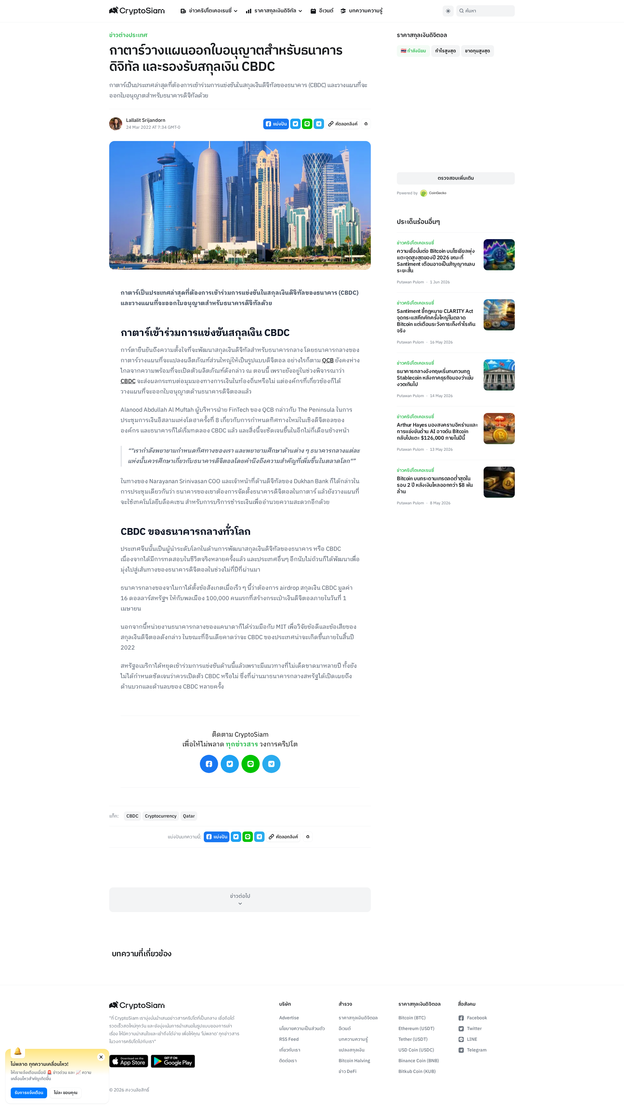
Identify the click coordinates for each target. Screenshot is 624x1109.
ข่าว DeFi (348, 1071)
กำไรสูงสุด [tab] (445, 51)
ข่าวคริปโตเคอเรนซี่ (210, 10)
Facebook (477, 1017)
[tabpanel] (456, 114)
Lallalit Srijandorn (145, 120)
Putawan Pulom (410, 282)
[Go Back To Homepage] (136, 11)
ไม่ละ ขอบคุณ (65, 1092)
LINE (472, 1039)
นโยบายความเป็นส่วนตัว (302, 1028)
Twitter (474, 1028)
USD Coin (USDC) (416, 1050)
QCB (328, 361)
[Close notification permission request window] (101, 1057)
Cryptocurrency (160, 816)
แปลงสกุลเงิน (352, 1050)
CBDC (128, 381)
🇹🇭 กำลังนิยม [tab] (413, 51)
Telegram (477, 1050)
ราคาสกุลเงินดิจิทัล (275, 10)
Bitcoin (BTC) (412, 1017)
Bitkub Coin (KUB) (417, 1071)
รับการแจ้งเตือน (29, 1092)
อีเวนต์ (326, 10)
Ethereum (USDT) (416, 1028)
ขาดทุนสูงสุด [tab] (477, 51)
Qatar (189, 816)
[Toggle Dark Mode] (448, 11)
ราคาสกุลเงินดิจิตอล (358, 1017)
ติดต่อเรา (288, 1060)
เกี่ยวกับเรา (289, 1050)
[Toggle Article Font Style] (366, 124)
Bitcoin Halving (354, 1060)
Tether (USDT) (413, 1039)
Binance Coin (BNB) (418, 1060)
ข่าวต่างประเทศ (128, 35)
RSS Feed (289, 1039)
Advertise (289, 1017)
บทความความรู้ (366, 10)
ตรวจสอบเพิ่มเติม (456, 178)
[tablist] (456, 48)
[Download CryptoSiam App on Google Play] (173, 1061)
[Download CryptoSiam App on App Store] (128, 1061)
